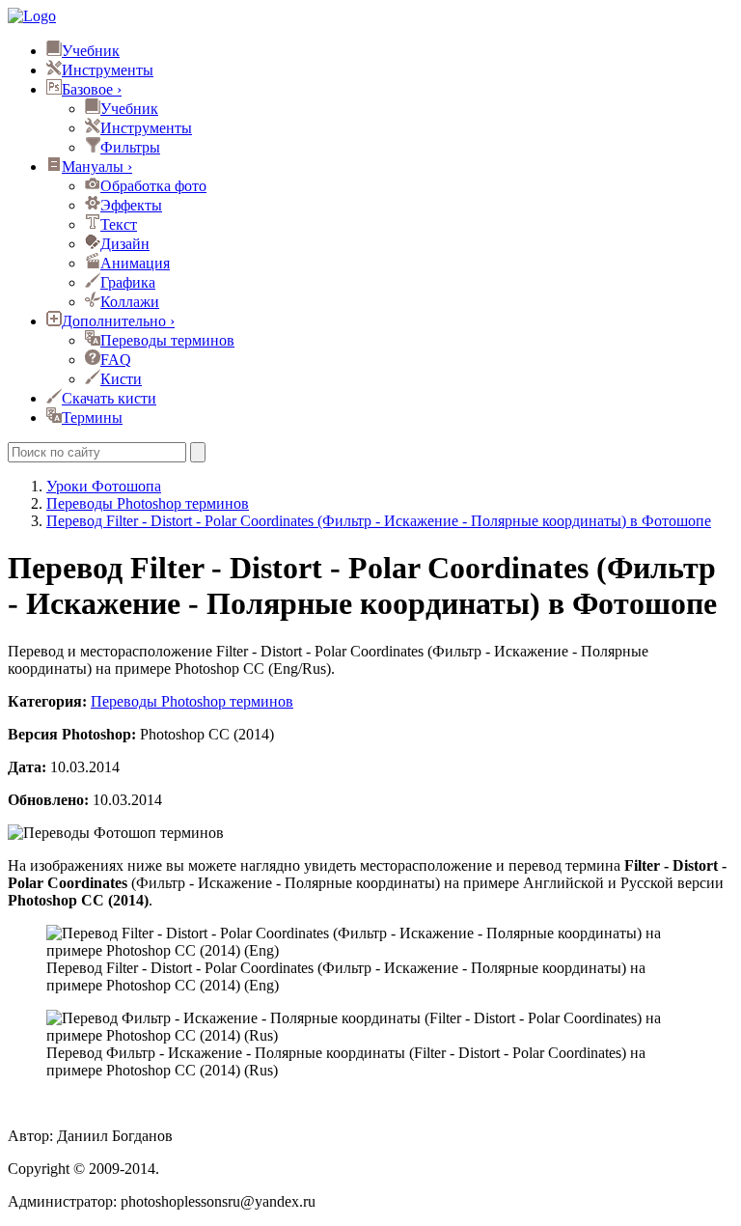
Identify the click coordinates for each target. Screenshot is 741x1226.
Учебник (91, 50)
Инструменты (107, 70)
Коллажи (129, 301)
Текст (118, 224)
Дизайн (125, 244)
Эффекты (131, 205)
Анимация (135, 263)
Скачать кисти (109, 398)
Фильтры (130, 147)
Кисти (121, 379)
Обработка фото (153, 186)
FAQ (115, 359)
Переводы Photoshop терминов (192, 701)
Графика (127, 282)
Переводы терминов (167, 340)
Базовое (92, 89)
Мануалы (97, 166)
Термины (92, 417)
